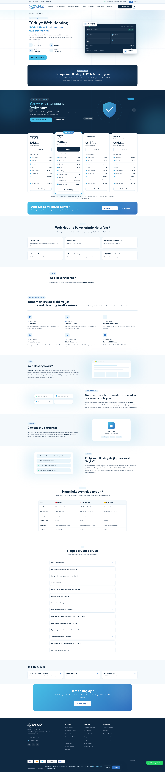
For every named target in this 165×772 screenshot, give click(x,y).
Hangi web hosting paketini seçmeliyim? (64, 576)
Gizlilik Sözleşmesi (108, 727)
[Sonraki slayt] (134, 110)
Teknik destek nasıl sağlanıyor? (61, 636)
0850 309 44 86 (33, 1)
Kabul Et (116, 767)
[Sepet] (134, 7)
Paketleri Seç (81, 704)
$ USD (135, 1)
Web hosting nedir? (58, 562)
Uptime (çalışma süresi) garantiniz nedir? (65, 630)
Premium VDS (125, 208)
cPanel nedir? (56, 583)
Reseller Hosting (73, 7)
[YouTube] (37, 744)
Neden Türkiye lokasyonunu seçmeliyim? (65, 569)
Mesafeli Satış (107, 740)
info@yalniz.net (46, 1)
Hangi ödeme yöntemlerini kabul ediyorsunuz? (66, 643)
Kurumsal (109, 7)
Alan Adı (50, 7)
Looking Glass (118, 1)
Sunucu (90, 7)
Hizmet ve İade (107, 737)
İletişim (86, 737)
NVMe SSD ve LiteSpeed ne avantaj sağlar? (65, 589)
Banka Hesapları (88, 734)
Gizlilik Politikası (31, 768)
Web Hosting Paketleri (39, 118)
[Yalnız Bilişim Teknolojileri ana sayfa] (36, 7)
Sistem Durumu (109, 1)
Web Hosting (60, 7)
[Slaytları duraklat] (88, 131)
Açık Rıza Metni (107, 734)
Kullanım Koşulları (41, 768)
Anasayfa (31, 13)
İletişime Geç (59, 118)
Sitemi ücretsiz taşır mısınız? (60, 603)
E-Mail (84, 7)
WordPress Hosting (70, 730)
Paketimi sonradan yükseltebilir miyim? (64, 623)
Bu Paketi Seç (41, 189)
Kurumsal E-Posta (70, 737)
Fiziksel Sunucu (69, 746)
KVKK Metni (106, 730)
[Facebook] (33, 744)
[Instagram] (29, 744)
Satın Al (40, 150)
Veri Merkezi (100, 7)
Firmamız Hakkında (89, 727)
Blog (124, 1)
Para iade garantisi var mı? (60, 650)
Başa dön (132, 760)
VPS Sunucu (68, 740)
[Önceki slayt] (31, 110)
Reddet (108, 767)
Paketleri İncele (36, 57)
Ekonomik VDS (109, 208)
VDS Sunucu (68, 743)
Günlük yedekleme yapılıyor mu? (62, 610)
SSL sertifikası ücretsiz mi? (60, 596)
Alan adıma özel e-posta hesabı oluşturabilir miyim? (68, 616)
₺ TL (131, 1)
